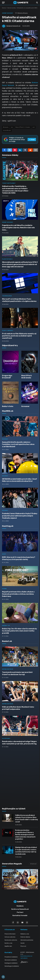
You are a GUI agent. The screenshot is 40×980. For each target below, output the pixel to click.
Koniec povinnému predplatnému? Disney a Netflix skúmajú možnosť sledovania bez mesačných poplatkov (25, 834)
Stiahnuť (33, 864)
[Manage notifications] (3, 976)
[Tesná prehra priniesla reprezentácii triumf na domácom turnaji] (20, 657)
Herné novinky (11, 8)
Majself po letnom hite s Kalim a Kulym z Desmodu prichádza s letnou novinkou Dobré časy (18, 594)
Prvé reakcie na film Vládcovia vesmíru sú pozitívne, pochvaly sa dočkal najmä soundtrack (19, 336)
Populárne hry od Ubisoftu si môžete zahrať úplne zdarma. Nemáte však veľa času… (18, 227)
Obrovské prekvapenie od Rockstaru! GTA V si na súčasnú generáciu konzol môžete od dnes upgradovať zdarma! (20, 264)
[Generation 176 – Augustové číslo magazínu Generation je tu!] (20, 879)
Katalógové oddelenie (11, 963)
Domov (4, 8)
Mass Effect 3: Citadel (22, 127)
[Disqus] (20, 776)
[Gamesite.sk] (21, 2)
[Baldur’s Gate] (10, 393)
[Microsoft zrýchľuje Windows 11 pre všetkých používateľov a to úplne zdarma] (20, 283)
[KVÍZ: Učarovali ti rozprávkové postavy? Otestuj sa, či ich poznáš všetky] (20, 541)
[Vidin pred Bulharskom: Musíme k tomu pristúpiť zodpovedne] (20, 691)
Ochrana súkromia (10, 937)
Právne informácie (10, 934)
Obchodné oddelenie (11, 960)
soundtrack (7, 130)
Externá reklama (25, 937)
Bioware (6, 127)
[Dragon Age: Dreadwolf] (10, 362)
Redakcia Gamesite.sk (13, 26)
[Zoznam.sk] (24, 962)
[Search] (37, 2)
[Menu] (3, 2)
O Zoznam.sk (10, 930)
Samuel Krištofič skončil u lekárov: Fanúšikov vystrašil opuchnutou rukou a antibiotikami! (18, 444)
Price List (23, 946)
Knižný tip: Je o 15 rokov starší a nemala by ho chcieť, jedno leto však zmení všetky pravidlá (19, 631)
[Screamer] (29, 393)
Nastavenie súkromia (11, 940)
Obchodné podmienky (27, 940)
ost (34, 127)
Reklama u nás (25, 934)
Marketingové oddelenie (12, 966)
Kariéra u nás (8, 943)
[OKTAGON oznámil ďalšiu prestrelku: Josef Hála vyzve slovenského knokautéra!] (20, 463)
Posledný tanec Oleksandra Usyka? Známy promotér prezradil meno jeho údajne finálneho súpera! (19, 516)
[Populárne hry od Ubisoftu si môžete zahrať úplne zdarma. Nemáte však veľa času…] (20, 210)
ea (12, 127)
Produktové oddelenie (11, 957)
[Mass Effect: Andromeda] (29, 362)
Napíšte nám (8, 946)
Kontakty (8, 952)
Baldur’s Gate (7, 406)
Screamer (25, 406)
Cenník (22, 943)
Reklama (24, 930)
